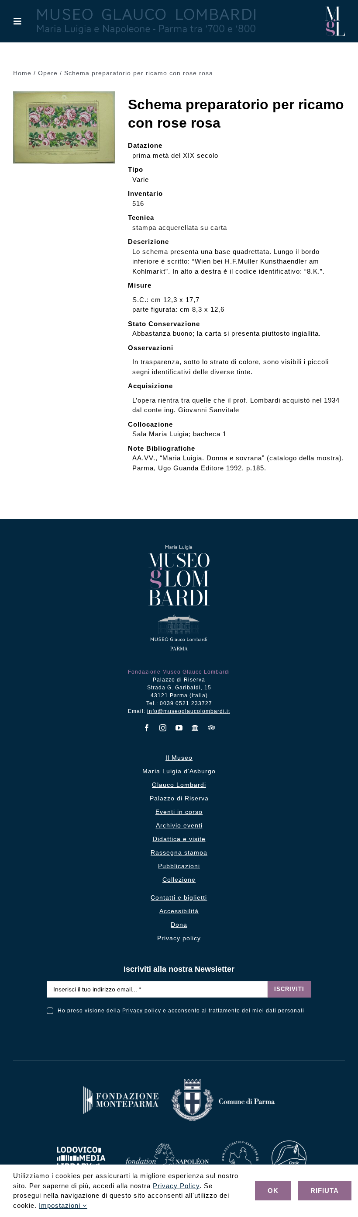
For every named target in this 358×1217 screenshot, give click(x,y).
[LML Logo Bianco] (81, 1144)
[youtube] (179, 727)
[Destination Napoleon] (240, 1144)
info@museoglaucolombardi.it (188, 711)
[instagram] (163, 727)
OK (273, 1190)
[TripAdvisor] (211, 727)
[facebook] (147, 727)
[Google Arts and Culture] (195, 727)
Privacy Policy (176, 1185)
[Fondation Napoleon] (166, 1146)
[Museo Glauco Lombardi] (335, 10)
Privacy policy (141, 1011)
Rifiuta (324, 1190)
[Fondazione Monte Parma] (120, 1089)
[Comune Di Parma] (223, 1082)
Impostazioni (61, 1205)
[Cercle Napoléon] (289, 1143)
